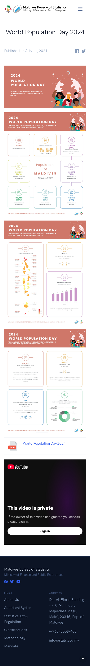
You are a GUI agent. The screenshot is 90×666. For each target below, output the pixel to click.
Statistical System (18, 608)
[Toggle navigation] (80, 9)
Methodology (14, 638)
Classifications (15, 630)
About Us (11, 599)
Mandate (11, 646)
